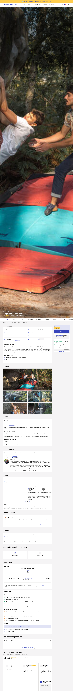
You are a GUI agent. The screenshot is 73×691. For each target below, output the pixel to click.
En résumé (7, 319)
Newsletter (45, 4)
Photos (14, 319)
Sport (23, 319)
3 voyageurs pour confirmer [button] (26, 578)
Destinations (30, 4)
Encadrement (31, 319)
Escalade (16, 329)
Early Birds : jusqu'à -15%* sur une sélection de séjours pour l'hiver (37, 1)
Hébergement (47, 319)
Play (40, 4)
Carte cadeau (51, 4)
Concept (36, 4)
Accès (55, 319)
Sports (24, 4)
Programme (39, 319)
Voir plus (30, 468)
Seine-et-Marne (18, 339)
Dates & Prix (63, 319)
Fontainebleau (17, 340)
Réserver (61, 331)
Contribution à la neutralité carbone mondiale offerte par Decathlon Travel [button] (21, 606)
